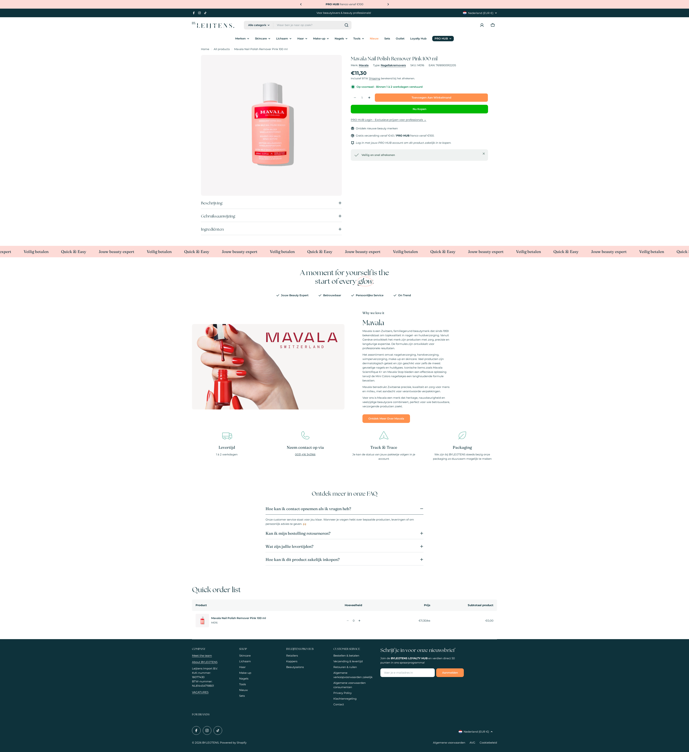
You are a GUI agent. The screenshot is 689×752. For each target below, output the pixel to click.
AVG (472, 742)
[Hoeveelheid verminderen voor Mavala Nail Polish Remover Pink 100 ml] (348, 620)
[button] (301, 4)
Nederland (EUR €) (480, 13)
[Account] (482, 25)
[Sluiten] (483, 153)
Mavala (364, 65)
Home (205, 49)
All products (222, 49)
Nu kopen (419, 109)
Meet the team (202, 655)
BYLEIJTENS (210, 742)
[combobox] (297, 25)
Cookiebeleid (488, 742)
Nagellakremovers (393, 65)
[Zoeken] (346, 25)
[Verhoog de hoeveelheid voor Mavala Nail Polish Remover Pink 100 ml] (359, 620)
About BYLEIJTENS (204, 662)
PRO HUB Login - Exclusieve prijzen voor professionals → (388, 119)
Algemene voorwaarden (449, 742)
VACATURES (200, 692)
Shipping (374, 78)
